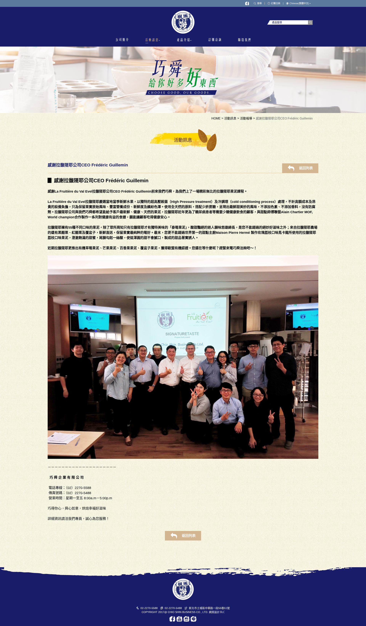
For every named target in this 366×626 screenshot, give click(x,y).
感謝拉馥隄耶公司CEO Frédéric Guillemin (284, 118)
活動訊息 (230, 118)
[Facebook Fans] (247, 3)
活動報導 (246, 118)
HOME (216, 118)
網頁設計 (214, 612)
